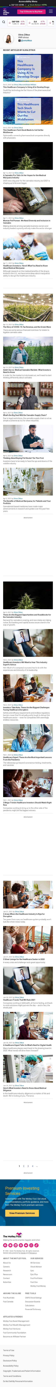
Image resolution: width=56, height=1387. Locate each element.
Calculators (29, 1305)
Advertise (7, 1282)
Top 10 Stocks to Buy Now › (31, 12)
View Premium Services (22, 1213)
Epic (32, 1270)
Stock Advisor (36, 1267)
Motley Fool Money (38, 1286)
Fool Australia (8, 1298)
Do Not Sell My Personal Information (18, 1381)
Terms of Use (8, 1350)
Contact (6, 1278)
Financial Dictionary (33, 1309)
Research (7, 1270)
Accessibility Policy (10, 1366)
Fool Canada (8, 1302)
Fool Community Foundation (14, 1333)
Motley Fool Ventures (11, 1329)
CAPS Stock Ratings (33, 1298)
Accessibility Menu (28, 1)
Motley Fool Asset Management (16, 1321)
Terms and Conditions (12, 1376)
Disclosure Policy (10, 1361)
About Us (7, 1263)
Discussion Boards (32, 1302)
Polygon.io (33, 1253)
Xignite (23, 1253)
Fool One (34, 1282)
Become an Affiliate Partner (14, 1336)
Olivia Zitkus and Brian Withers (25, 85)
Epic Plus (34, 1274)
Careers (6, 1267)
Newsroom (7, 1274)
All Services (35, 1263)
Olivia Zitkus (18, 128)
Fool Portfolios (36, 1278)
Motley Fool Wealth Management (16, 1325)
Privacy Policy (8, 1356)
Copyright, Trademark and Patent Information (22, 1371)
